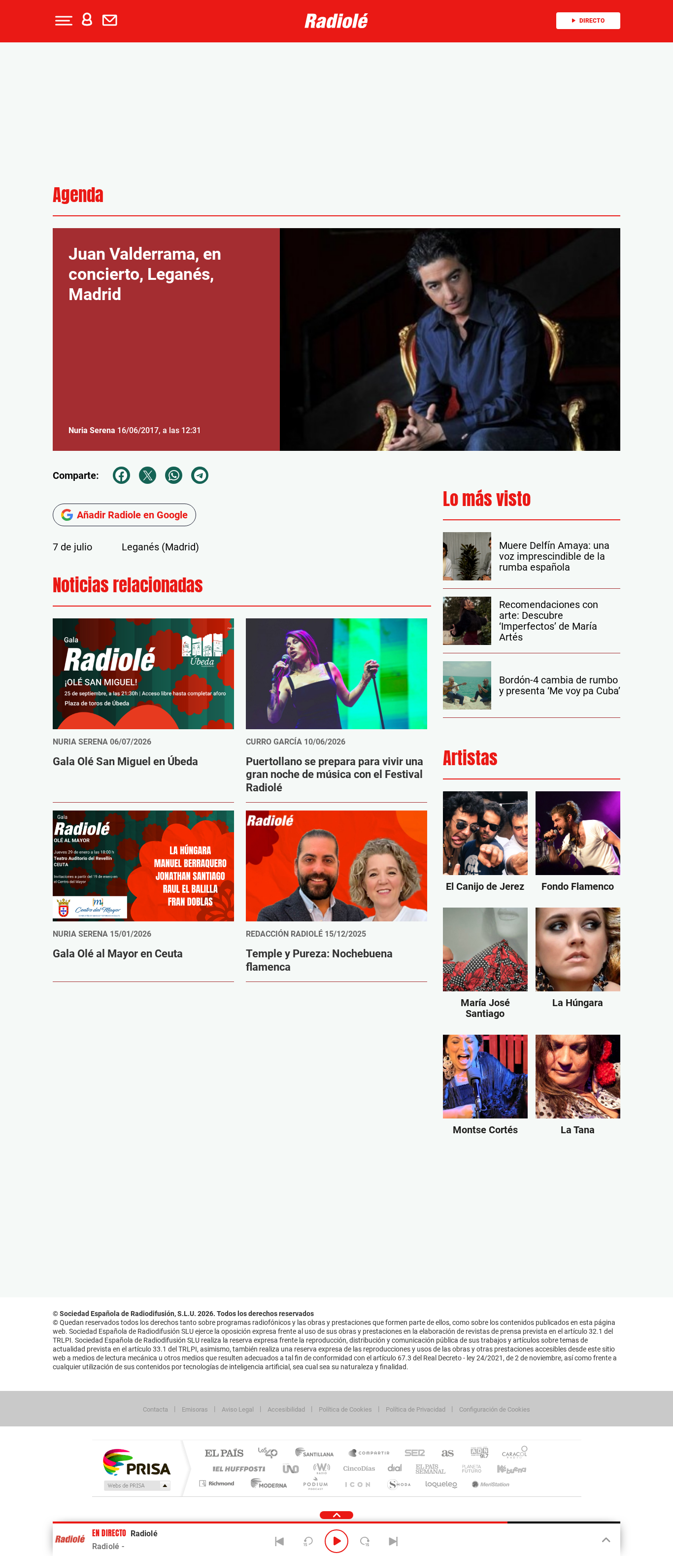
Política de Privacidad (415, 1409)
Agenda (78, 195)
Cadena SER (412, 1454)
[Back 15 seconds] (308, 1541)
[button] (62, 20)
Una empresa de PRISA (136, 1462)
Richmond (217, 1483)
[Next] (393, 1541)
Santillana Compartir (369, 1454)
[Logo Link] (336, 21)
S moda (398, 1483)
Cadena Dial (395, 1468)
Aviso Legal (238, 1409)
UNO (291, 1468)
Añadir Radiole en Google (132, 515)
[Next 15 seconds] (365, 1541)
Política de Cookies (345, 1409)
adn (476, 1454)
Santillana (317, 1454)
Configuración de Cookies (494, 1409)
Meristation (489, 1483)
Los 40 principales (271, 1454)
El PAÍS (224, 1454)
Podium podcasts (315, 1483)
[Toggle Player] (605, 1540)
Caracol (512, 1454)
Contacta (155, 1409)
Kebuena (503, 1468)
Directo (592, 20)
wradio (320, 1468)
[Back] (280, 1541)
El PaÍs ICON (357, 1483)
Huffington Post (237, 1468)
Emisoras (195, 1409)
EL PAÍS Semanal (431, 1468)
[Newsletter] (112, 20)
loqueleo (442, 1483)
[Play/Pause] (336, 1541)
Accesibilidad (286, 1409)
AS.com (443, 1454)
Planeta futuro (467, 1468)
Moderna (266, 1483)
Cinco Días (358, 1468)
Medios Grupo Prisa (136, 1485)
